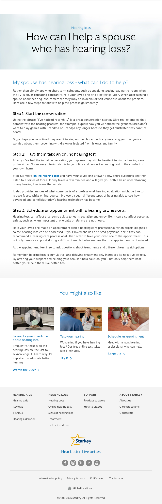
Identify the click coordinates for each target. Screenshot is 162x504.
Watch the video (25, 370)
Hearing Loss (56, 400)
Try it (64, 358)
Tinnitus (18, 412)
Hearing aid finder (24, 418)
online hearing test (46, 176)
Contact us (126, 412)
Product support (94, 400)
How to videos (93, 406)
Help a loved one (59, 425)
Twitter (81, 463)
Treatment (54, 418)
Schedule (115, 354)
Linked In (89, 463)
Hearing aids (20, 400)
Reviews (18, 406)
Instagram (73, 463)
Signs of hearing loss (60, 412)
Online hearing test (60, 406)
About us (125, 400)
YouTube (97, 463)
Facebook (65, 463)
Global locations (129, 406)
